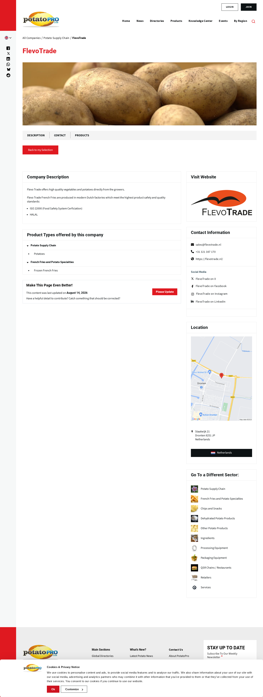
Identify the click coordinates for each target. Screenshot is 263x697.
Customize (72, 689)
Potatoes (39, 254)
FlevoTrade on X (206, 279)
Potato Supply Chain (43, 245)
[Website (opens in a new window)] (221, 203)
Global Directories (102, 656)
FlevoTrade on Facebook (211, 286)
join (249, 7)
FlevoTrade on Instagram (212, 294)
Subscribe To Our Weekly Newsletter (222, 655)
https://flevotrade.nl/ (209, 259)
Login (230, 7)
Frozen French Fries (46, 270)
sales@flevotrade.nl (208, 244)
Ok (53, 689)
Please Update (165, 291)
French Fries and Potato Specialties (52, 262)
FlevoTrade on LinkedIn (211, 301)
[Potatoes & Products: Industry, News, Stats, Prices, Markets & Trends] (41, 21)
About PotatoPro (179, 656)
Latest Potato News (141, 656)
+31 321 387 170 (206, 252)
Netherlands (224, 453)
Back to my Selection (40, 150)
